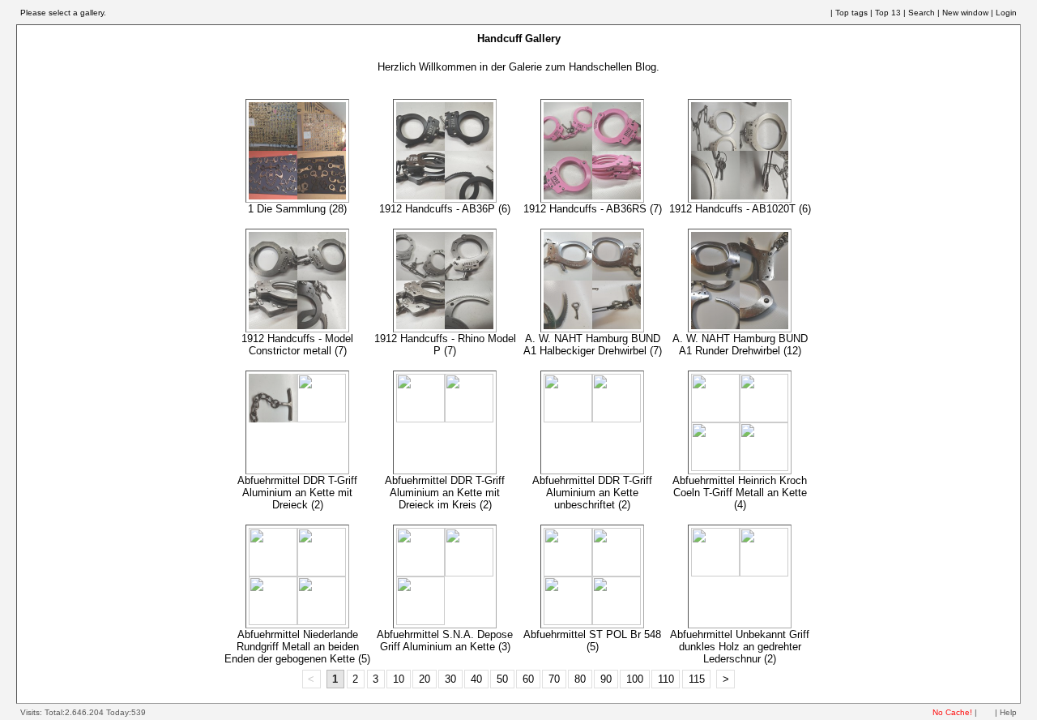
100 (634, 679)
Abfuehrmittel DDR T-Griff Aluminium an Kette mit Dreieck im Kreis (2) (445, 492)
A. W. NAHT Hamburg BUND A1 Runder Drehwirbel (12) (740, 344)
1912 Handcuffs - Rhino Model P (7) (445, 344)
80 (580, 679)
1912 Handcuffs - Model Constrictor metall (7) (297, 344)
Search (921, 12)
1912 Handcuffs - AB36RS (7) (592, 209)
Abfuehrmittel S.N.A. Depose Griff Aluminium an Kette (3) (445, 640)
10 (398, 679)
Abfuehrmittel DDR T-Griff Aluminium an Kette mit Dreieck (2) (297, 492)
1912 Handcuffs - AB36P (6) (444, 209)
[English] (810, 13)
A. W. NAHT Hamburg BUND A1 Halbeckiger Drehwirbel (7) (592, 344)
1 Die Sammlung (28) (297, 209)
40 (476, 679)
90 (606, 679)
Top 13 (888, 12)
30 (450, 679)
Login (1006, 12)
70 (554, 679)
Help (1008, 712)
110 (666, 679)
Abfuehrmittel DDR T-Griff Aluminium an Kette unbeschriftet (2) (592, 492)
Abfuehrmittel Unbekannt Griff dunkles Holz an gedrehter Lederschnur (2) (739, 646)
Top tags (851, 12)
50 (502, 679)
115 (697, 679)
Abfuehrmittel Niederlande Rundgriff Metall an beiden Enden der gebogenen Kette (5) (297, 646)
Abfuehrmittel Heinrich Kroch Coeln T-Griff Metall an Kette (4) (739, 492)
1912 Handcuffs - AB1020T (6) (740, 209)
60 (528, 679)
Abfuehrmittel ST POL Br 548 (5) (592, 640)
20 (424, 679)
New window (965, 12)
